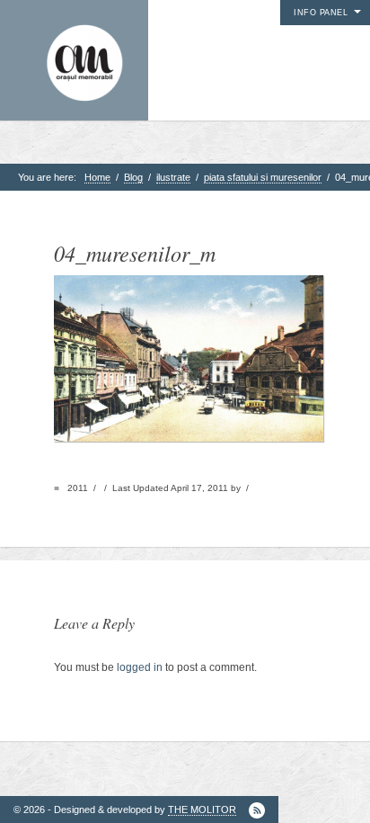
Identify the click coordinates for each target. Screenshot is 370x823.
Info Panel (321, 12)
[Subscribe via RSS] (257, 810)
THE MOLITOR (202, 809)
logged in (140, 667)
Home (97, 177)
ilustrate (173, 177)
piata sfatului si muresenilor (263, 177)
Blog (133, 177)
